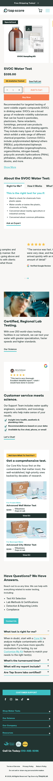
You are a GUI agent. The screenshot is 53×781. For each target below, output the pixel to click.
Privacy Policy (28, 766)
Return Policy (41, 766)
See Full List (35, 81)
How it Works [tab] (34, 186)
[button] (47, 10)
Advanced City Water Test (21, 544)
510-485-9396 (30, 751)
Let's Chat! (9, 437)
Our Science (10, 349)
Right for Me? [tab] (14, 186)
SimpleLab (43, 776)
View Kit (26, 516)
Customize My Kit (13, 651)
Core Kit (38, 638)
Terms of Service (13, 766)
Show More (10, 167)
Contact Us (11, 621)
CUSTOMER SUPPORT (26, 692)
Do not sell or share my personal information (26, 770)
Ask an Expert (13, 223)
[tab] (26, 278)
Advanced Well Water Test (21, 505)
